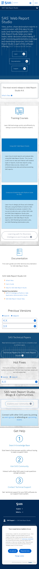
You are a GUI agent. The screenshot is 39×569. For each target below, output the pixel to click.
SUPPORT (15, 2)
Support (16, 68)
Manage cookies (19, 556)
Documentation (15, 61)
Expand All (6, 315)
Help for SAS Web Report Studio (16, 288)
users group (9, 417)
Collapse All (16, 315)
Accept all (13, 551)
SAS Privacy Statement (27, 538)
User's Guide (10, 284)
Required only (25, 551)
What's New (10, 280)
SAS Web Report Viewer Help (15, 299)
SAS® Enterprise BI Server (20, 46)
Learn (16, 54)
